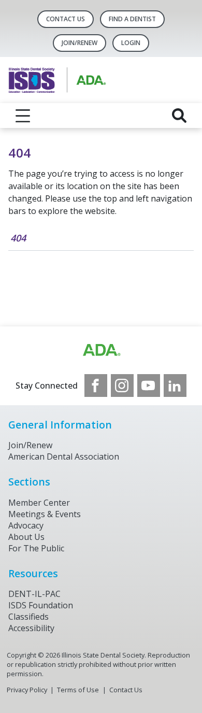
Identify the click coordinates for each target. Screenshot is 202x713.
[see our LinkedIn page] (175, 385)
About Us (26, 537)
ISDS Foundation (40, 605)
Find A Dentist (132, 19)
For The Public (36, 548)
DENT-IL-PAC (34, 594)
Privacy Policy (27, 689)
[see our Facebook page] (95, 385)
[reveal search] (179, 115)
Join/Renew (79, 42)
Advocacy (26, 525)
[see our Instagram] (122, 385)
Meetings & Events (44, 514)
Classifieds (28, 616)
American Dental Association (63, 456)
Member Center (39, 502)
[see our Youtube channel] (148, 385)
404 (18, 238)
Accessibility (31, 628)
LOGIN (130, 42)
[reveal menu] (22, 115)
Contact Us (65, 19)
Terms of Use (78, 689)
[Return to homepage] (101, 80)
